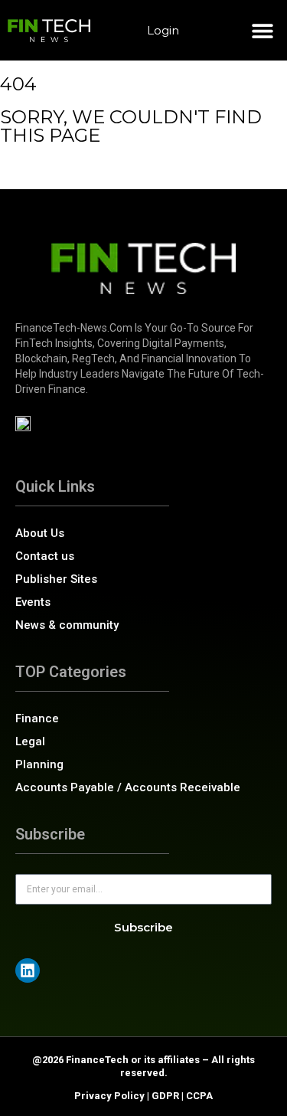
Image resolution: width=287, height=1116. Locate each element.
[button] (262, 30)
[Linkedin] (27, 970)
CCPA (199, 1095)
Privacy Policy (109, 1095)
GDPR (165, 1095)
